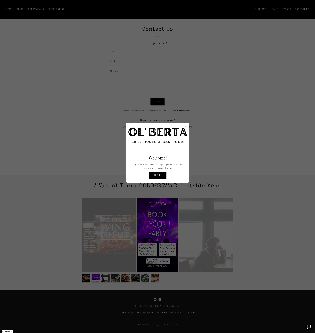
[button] (308, 326)
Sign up (157, 175)
